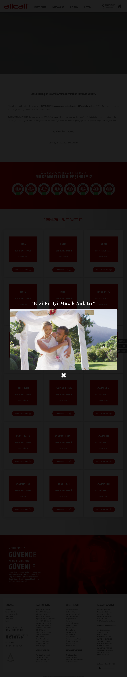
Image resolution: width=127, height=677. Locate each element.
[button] (63, 375)
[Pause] (13, 366)
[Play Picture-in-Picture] (109, 366)
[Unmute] (17, 366)
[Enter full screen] (113, 366)
